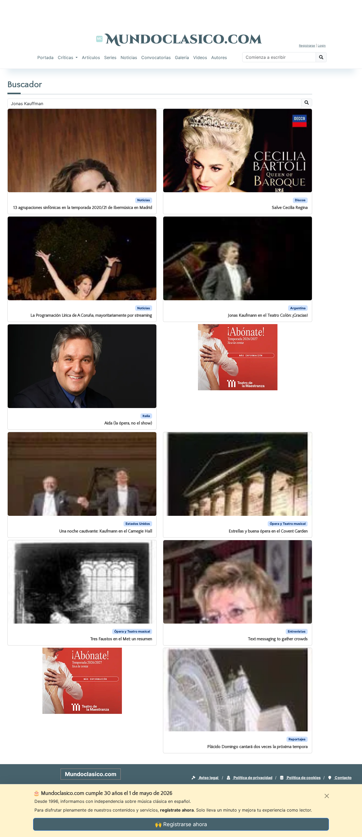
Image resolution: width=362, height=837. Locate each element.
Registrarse (307, 45)
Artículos (91, 57)
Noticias (129, 57)
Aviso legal (208, 777)
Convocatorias (156, 57)
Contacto (343, 777)
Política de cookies (303, 777)
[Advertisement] (181, 12)
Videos (200, 57)
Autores (219, 57)
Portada (45, 57)
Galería (182, 57)
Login (322, 45)
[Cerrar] (327, 796)
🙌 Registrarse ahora (181, 824)
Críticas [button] (66, 57)
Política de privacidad (252, 777)
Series (110, 57)
